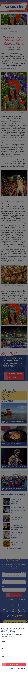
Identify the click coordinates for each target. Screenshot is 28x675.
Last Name (5, 656)
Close (27, 621)
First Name (5, 649)
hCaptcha (23, 668)
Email (3, 641)
